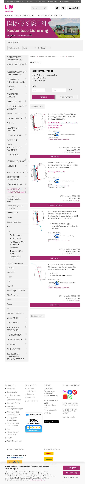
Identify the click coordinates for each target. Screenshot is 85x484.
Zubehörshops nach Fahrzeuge (15, 58)
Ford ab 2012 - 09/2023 (15, 258)
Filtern (43, 97)
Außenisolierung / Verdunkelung (15, 73)
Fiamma (10, 123)
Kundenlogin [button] (65, 1)
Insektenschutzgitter (17, 172)
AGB (8, 429)
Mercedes (10, 272)
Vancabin (11, 344)
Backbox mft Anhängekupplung (16, 80)
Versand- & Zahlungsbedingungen (14, 407)
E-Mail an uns (41, 1)
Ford (8, 231)
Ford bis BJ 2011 (16, 238)
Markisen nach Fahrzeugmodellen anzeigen (14, 198)
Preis (34, 86)
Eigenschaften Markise (42, 71)
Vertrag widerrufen (51, 422)
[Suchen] (45, 8)
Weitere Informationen (71, 477)
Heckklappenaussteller (18, 161)
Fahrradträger (14, 113)
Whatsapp (30, 1)
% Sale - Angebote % (15, 65)
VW (8, 309)
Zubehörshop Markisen (15, 313)
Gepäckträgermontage (15, 263)
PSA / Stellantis (12, 295)
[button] (52, 1)
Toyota (9, 304)
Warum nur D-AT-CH (24, 15)
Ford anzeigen (15, 235)
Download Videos (13, 403)
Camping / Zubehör (11, 88)
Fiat (8, 226)
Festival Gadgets (15, 118)
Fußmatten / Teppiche (13, 129)
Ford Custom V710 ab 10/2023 (17, 243)
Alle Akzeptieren (71, 468)
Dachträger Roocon (12, 95)
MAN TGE (10, 268)
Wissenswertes (45, 15)
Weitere (58, 15)
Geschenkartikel (15, 135)
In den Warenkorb (55, 205)
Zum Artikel (54, 156)
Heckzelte (11, 166)
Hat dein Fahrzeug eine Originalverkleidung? (14, 397)
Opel (8, 281)
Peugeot (10, 286)
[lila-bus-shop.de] (16, 8)
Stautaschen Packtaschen (13, 328)
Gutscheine (12, 140)
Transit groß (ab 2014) (16, 252)
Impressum (11, 388)
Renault (9, 300)
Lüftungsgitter (14, 184)
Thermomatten (14, 335)
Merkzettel (76, 1)
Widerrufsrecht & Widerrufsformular (13, 413)
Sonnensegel (13, 322)
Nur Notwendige (71, 473)
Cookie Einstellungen (14, 441)
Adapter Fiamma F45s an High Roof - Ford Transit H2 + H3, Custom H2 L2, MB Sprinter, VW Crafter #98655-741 (63, 165)
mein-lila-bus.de (69, 417)
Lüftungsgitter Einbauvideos (12, 419)
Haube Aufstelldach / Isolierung (14, 147)
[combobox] (37, 106)
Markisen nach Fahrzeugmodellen (16, 190)
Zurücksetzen (66, 97)
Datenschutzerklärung (38, 480)
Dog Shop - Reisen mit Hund (15, 107)
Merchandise (13, 318)
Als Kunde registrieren (31, 389)
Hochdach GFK (12, 213)
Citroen (9, 217)
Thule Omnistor (14, 339)
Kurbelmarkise (39, 81)
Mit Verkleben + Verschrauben (45, 75)
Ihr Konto (30, 394)
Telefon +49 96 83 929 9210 (14, 1)
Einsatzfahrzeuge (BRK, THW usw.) (15, 207)
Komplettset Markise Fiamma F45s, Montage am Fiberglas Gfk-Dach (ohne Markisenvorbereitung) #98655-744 (62, 266)
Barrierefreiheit (12, 392)
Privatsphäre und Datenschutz (13, 433)
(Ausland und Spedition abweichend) (58, 139)
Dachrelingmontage (14, 222)
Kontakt (9, 15)
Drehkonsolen (14, 101)
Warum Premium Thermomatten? (13, 424)
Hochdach (14, 248)
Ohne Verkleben (40, 78)
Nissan (9, 277)
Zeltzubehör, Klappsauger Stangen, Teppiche (15, 356)
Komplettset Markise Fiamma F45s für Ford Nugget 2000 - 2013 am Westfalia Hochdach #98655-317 (62, 116)
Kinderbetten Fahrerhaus (13, 178)
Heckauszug (13, 154)
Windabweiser (13, 349)
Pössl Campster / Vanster (16, 290)
